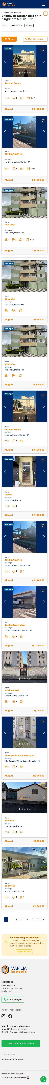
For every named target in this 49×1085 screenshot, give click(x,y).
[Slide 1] (19, 72)
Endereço (8, 88)
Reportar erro (24, 951)
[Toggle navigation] (44, 4)
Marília (28, 25)
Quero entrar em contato (21, 1043)
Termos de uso (9, 1054)
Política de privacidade (13, 1059)
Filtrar (11, 39)
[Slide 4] (27, 73)
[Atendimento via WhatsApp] (43, 1079)
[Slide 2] (22, 73)
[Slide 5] (30, 73)
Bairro (7, 80)
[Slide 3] (25, 73)
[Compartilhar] (45, 14)
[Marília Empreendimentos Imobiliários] (9, 4)
